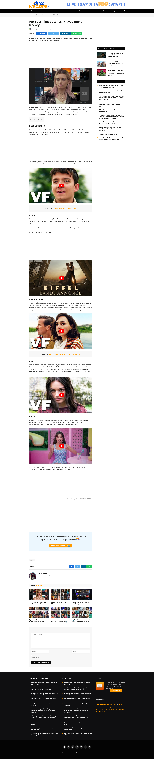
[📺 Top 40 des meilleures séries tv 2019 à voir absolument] (82, 612)
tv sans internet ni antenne (109, 709)
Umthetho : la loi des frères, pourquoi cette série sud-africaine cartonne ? (115, 54)
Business (96, 11)
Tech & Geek (56, 11)
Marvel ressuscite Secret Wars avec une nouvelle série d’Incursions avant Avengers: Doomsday (116, 73)
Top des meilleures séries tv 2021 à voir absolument (37, 621)
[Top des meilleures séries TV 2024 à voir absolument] (60, 594)
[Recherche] (124, 11)
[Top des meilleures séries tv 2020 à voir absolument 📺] (60, 612)
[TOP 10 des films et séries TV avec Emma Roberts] (39, 594)
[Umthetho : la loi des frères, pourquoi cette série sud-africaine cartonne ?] (101, 55)
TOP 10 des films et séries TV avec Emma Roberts (38, 603)
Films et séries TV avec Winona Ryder (64, 208)
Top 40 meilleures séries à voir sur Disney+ (81, 603)
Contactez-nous (115, 690)
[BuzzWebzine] (39, 4)
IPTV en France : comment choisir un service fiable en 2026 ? (111, 110)
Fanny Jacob (36, 29)
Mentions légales (98, 752)
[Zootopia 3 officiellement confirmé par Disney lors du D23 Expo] (101, 64)
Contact (105, 752)
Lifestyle (80, 11)
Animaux (73, 11)
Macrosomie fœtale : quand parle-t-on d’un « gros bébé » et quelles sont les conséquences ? (44, 734)
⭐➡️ (60, 546)
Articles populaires (77, 752)
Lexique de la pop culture (110, 704)
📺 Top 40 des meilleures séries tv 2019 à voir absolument (82, 621)
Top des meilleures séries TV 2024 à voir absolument (59, 603)
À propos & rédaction (66, 752)
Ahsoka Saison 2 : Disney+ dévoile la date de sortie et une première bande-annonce (111, 138)
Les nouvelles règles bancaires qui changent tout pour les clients (44, 728)
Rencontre (89, 11)
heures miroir (105, 711)
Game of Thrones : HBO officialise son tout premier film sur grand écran (110, 122)
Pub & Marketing (34, 11)
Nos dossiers (99, 704)
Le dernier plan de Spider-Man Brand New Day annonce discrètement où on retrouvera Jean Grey (111, 104)
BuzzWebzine (32, 14)
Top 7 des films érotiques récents (108, 134)
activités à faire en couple (103, 707)
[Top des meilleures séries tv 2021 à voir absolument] (39, 612)
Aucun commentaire (62, 29)
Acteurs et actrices (116, 706)
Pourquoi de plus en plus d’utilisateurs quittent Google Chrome (43, 683)
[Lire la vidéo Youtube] (62, 185)
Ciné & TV (38, 14)
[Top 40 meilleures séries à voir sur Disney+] (82, 594)
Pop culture (46, 11)
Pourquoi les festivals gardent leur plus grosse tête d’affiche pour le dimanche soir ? (43, 699)
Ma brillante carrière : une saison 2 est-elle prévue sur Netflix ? (110, 91)
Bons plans (114, 11)
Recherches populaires (87, 752)
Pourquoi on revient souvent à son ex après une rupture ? (43, 723)
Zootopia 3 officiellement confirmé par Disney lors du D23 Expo (115, 63)
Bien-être (105, 11)
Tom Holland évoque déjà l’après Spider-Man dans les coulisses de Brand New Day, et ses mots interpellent (111, 97)
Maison (65, 11)
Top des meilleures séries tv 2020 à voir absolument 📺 (59, 621)
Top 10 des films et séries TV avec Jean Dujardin (64, 354)
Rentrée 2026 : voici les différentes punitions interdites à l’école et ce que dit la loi (42, 688)
